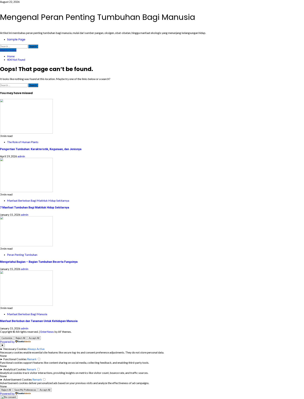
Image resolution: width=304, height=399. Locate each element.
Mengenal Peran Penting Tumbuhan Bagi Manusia (97, 17)
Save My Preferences (25, 389)
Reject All (20, 338)
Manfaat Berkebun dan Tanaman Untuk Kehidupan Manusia (39, 321)
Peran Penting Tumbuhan (22, 254)
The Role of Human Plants (22, 142)
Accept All (34, 338)
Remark (32, 359)
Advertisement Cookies (17, 379)
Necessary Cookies (15, 348)
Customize (6, 338)
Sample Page (16, 39)
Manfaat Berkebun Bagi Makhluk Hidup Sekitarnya (38, 200)
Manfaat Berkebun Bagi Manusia (27, 314)
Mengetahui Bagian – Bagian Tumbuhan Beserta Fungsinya (39, 261)
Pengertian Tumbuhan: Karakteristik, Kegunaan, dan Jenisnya (40, 149)
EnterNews (47, 331)
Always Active (36, 348)
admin (21, 156)
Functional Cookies (15, 359)
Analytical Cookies (14, 369)
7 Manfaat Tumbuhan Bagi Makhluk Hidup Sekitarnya (34, 207)
